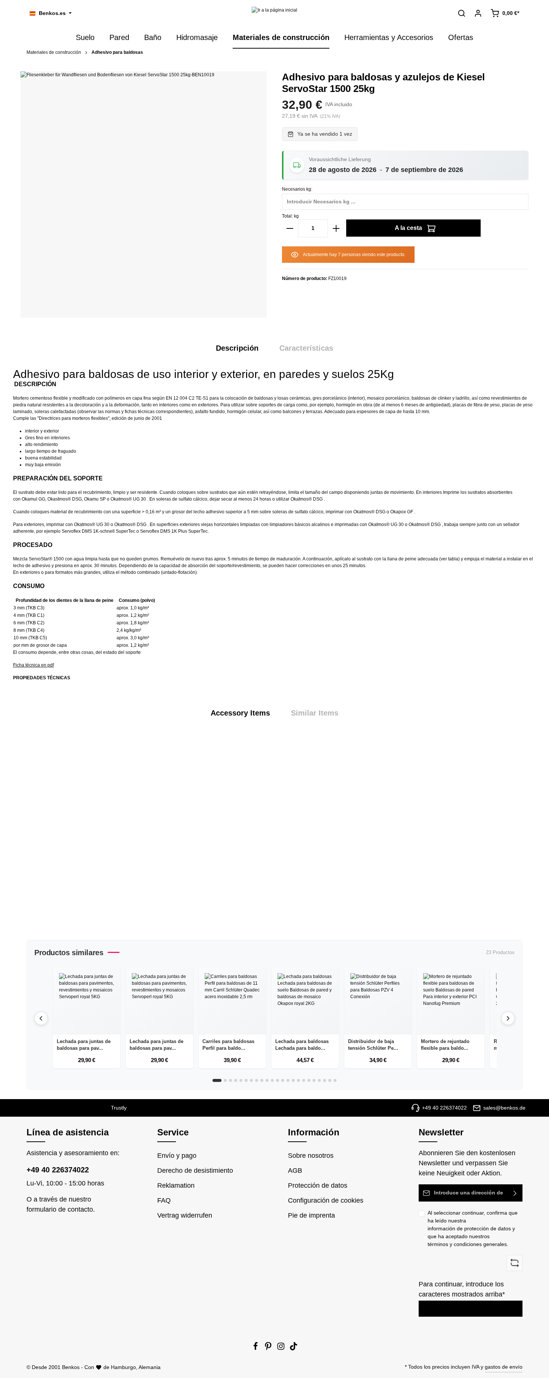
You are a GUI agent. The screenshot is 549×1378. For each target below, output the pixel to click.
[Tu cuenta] (478, 13)
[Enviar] (515, 1193)
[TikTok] (293, 1348)
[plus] (336, 228)
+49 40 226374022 (58, 1170)
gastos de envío (503, 1367)
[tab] (237, 348)
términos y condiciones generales (467, 1244)
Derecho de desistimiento (195, 1170)
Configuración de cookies (325, 1200)
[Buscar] (461, 13)
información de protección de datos (469, 1228)
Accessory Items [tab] (240, 713)
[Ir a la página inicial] (274, 13)
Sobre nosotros (311, 1155)
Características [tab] (306, 348)
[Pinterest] (269, 1348)
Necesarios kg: (297, 189)
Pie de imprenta (311, 1215)
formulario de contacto (60, 1209)
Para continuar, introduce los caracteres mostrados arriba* (462, 1289)
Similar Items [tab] (314, 713)
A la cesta (409, 228)
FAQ (164, 1200)
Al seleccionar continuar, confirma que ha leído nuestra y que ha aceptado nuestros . (473, 1228)
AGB (295, 1170)
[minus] (289, 228)
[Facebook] (256, 1348)
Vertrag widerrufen (184, 1215)
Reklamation (176, 1185)
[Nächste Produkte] (508, 1018)
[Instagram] (281, 1348)
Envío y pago (176, 1155)
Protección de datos (317, 1185)
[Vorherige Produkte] (41, 1018)
